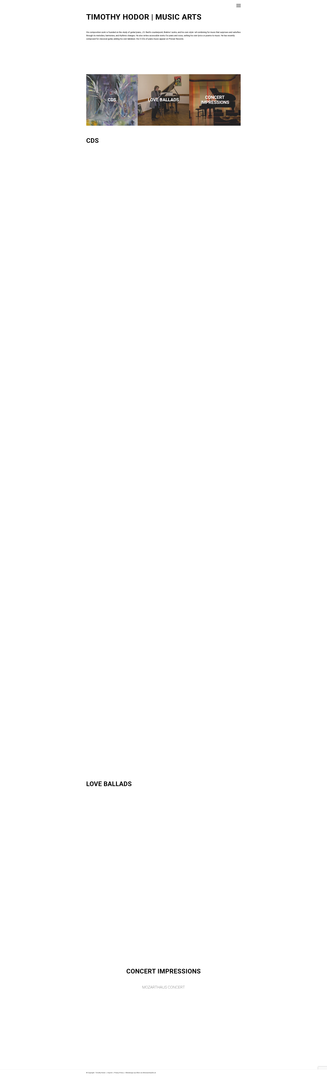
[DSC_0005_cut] (215, 100)
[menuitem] (238, 5)
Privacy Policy (119, 1073)
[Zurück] (92, 59)
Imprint (109, 1073)
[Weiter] (235, 59)
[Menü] (238, 5)
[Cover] (112, 100)
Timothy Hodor (117, 16)
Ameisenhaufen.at (149, 1073)
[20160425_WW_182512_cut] (163, 100)
